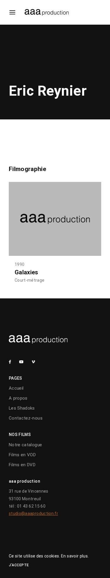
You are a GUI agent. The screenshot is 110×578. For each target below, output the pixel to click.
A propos (18, 398)
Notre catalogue (25, 444)
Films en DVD (22, 464)
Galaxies (26, 272)
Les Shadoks (22, 408)
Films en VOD (22, 454)
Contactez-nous (26, 418)
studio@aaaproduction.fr (33, 513)
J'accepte (19, 565)
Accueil (16, 388)
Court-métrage (30, 280)
